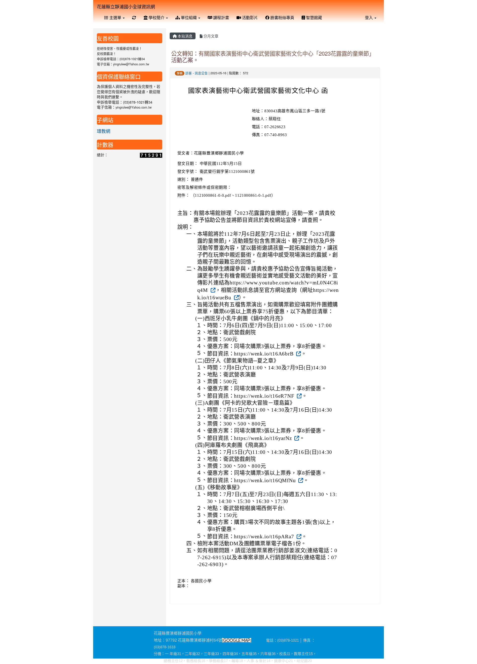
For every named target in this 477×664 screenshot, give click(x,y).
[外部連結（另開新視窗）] (212, 289)
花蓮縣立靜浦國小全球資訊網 (126, 6)
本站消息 (185, 36)
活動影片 (249, 17)
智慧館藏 (313, 17)
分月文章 (210, 36)
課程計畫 (220, 17)
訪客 (188, 73)
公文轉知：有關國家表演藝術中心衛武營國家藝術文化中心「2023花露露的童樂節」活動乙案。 (272, 56)
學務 (180, 73)
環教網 (103, 131)
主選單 (115, 17)
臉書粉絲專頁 (281, 17)
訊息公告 (201, 73)
